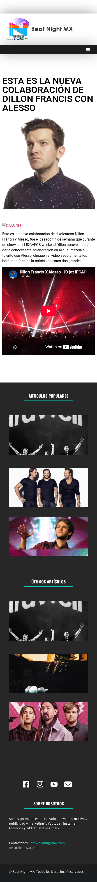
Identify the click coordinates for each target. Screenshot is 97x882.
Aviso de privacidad (24, 848)
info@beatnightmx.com (47, 843)
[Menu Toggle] (88, 49)
